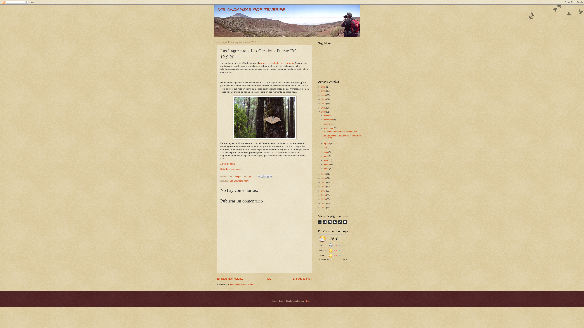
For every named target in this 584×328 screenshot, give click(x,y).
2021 (323, 108)
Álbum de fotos (227, 164)
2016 (323, 186)
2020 (323, 112)
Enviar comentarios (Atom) (242, 285)
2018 (323, 178)
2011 (323, 208)
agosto (327, 143)
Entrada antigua (302, 278)
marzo (327, 160)
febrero (327, 164)
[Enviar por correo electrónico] (259, 176)
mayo (326, 156)
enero (326, 169)
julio (326, 148)
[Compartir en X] (264, 176)
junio (326, 152)
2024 (323, 95)
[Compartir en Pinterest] (270, 176)
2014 (323, 195)
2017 (323, 182)
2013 (323, 199)
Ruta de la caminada (230, 169)
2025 (323, 91)
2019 (323, 174)
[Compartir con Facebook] (267, 176)
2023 (323, 99)
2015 (323, 191)
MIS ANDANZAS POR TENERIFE (251, 10)
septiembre (329, 128)
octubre (327, 124)
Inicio (268, 278)
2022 (323, 103)
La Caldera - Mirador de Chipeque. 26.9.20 (341, 132)
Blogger (308, 301)
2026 (323, 87)
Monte (247, 181)
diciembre (328, 115)
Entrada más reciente (230, 278)
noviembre (328, 120)
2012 (323, 203)
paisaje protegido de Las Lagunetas (276, 63)
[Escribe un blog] (262, 176)
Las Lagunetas (236, 181)
